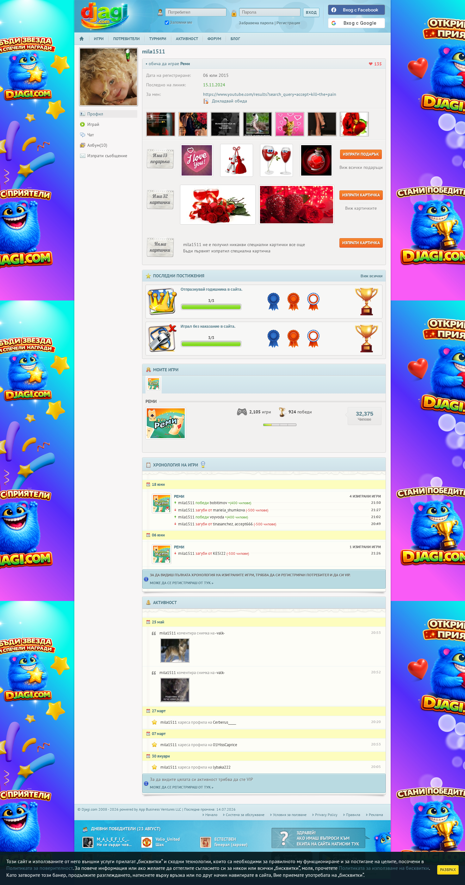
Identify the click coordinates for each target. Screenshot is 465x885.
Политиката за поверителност (39, 868)
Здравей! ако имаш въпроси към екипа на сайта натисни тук (328, 838)
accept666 (244, 524)
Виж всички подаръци (361, 167)
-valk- (220, 633)
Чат (90, 135)
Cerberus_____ (224, 722)
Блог (235, 38)
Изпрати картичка (361, 195)
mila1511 (186, 502)
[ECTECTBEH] (205, 842)
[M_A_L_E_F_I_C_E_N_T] (88, 842)
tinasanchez (223, 524)
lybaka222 (222, 767)
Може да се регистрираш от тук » (182, 582)
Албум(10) (97, 145)
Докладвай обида (229, 101)
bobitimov (218, 502)
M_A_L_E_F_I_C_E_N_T (113, 839)
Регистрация (288, 23)
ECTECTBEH (225, 839)
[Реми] (154, 384)
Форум (214, 38)
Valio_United (168, 839)
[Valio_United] (146, 842)
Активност (187, 38)
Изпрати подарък (361, 154)
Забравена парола (256, 23)
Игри (99, 38)
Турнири (157, 38)
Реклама (376, 814)
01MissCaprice (225, 744)
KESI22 (219, 553)
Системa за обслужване (245, 814)
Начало (211, 814)
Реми (179, 496)
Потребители (126, 38)
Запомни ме (181, 22)
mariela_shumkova (229, 510)
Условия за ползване (290, 814)
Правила (353, 814)
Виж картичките (361, 208)
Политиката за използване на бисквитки (384, 868)
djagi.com (105, 16)
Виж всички (371, 276)
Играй (93, 124)
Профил (95, 114)
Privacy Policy (326, 814)
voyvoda (217, 517)
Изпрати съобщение (107, 155)
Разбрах (448, 869)
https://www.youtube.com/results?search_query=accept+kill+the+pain (269, 94)
